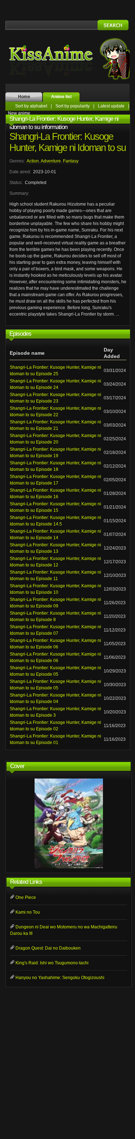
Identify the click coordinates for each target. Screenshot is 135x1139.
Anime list (61, 96)
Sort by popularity (72, 106)
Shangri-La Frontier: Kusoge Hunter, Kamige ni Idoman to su (67, 142)
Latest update (111, 106)
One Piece (25, 897)
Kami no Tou (27, 912)
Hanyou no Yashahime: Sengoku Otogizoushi (59, 977)
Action (33, 161)
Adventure (51, 161)
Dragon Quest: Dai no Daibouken (48, 948)
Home (24, 96)
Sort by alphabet (31, 106)
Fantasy (70, 161)
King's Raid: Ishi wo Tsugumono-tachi (52, 962)
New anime (19, 113)
